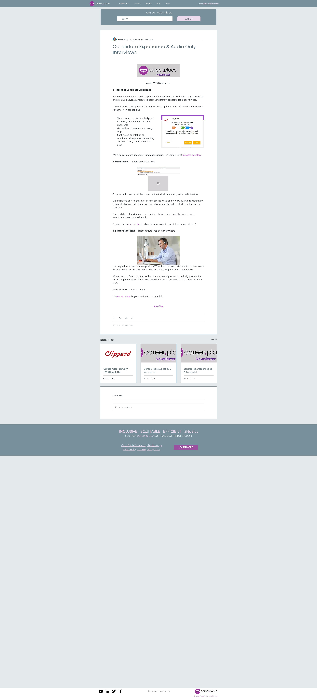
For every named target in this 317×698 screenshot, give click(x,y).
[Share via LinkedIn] (126, 318)
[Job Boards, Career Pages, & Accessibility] (199, 354)
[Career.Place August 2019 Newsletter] (158, 354)
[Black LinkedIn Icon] (107, 691)
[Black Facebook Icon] (120, 691)
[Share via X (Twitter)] (120, 318)
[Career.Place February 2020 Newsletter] (118, 354)
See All (214, 339)
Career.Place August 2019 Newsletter (157, 370)
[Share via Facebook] (114, 318)
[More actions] (202, 39)
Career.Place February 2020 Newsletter (115, 370)
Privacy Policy (199, 696)
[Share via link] (132, 318)
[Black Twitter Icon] (114, 691)
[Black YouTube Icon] (100, 691)
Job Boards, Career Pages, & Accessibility (198, 370)
